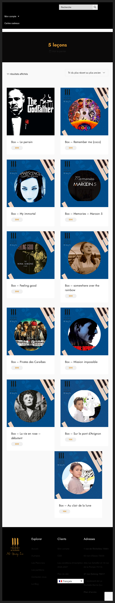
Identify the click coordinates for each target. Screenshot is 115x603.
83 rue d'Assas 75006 (94, 555)
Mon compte (10, 16)
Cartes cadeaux (11, 23)
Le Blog (35, 583)
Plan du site (63, 573)
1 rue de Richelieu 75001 (96, 548)
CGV (60, 555)
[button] (71, 581)
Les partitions (37, 569)
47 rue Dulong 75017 (94, 573)
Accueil (34, 548)
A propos (35, 555)
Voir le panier (58, 51)
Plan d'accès (90, 591)
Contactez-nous (38, 576)
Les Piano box (38, 562)
